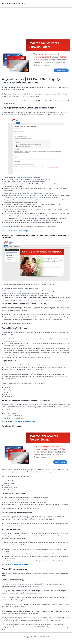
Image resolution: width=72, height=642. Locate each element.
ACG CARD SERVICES (13, 3)
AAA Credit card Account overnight (16, 231)
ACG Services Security (19, 564)
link (19, 177)
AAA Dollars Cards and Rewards (24, 422)
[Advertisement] (36, 22)
